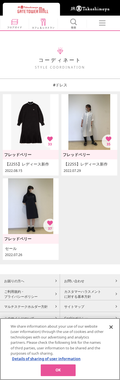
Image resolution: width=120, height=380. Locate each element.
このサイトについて (19, 318)
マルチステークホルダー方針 (26, 306)
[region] (60, 349)
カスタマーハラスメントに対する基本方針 (82, 294)
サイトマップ (74, 306)
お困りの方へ (14, 281)
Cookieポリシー (76, 318)
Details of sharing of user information (46, 358)
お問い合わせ (74, 281)
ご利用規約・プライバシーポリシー (21, 294)
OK (58, 369)
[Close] (111, 327)
